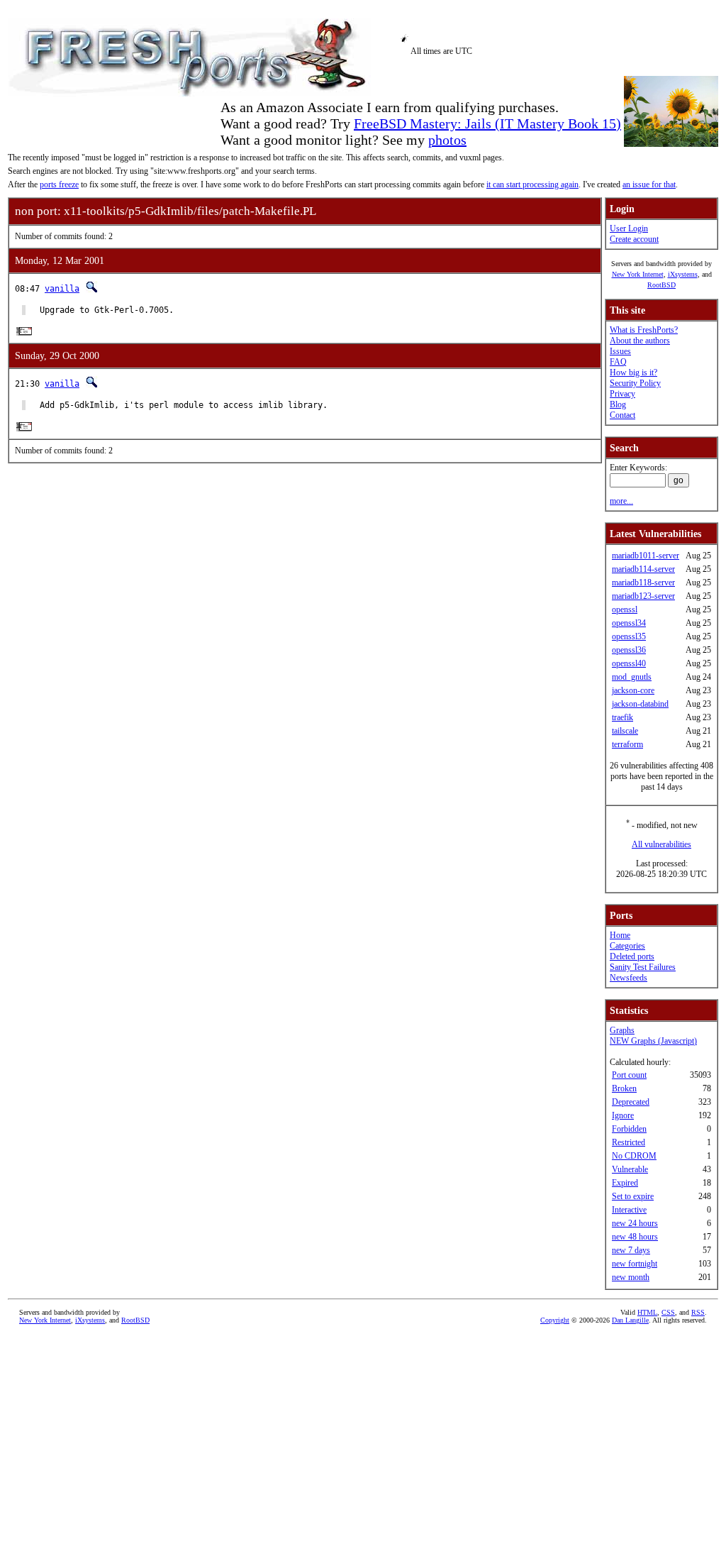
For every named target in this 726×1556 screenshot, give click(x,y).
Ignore (623, 1115)
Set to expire (633, 1196)
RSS (698, 1312)
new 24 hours (635, 1223)
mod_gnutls (632, 677)
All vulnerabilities (661, 844)
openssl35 (629, 636)
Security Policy (635, 383)
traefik (622, 717)
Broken (624, 1088)
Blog (618, 404)
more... (621, 501)
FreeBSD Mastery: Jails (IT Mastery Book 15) (487, 123)
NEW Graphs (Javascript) (653, 1041)
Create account (634, 239)
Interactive (629, 1210)
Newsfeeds (628, 978)
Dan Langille (630, 1320)
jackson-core (633, 690)
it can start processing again (532, 184)
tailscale (625, 731)
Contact (622, 415)
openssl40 (629, 663)
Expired (625, 1183)
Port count (629, 1075)
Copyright (554, 1320)
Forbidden (629, 1129)
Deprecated (630, 1102)
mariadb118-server (643, 582)
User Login (629, 228)
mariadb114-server (643, 569)
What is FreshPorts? (644, 330)
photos (447, 140)
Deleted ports (632, 956)
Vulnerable (630, 1169)
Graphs (622, 1030)
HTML (647, 1312)
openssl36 (629, 650)
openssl (624, 609)
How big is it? (633, 372)
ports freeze (59, 184)
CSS (668, 1312)
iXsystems (683, 274)
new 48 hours (635, 1237)
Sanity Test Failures (643, 967)
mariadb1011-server (645, 556)
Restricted (628, 1142)
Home (620, 935)
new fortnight (634, 1264)
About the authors (640, 341)
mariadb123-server (643, 596)
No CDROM (634, 1156)
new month (630, 1277)
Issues (620, 351)
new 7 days (631, 1250)
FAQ (618, 362)
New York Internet (638, 274)
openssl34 (629, 623)
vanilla (62, 289)
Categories (627, 946)
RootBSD (661, 285)
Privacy (622, 394)
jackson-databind (640, 704)
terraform (627, 744)
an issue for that (649, 184)
